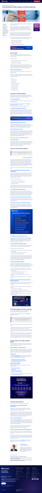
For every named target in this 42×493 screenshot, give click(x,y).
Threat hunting (13, 369)
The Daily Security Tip (34, 472)
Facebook (28, 440)
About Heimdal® (28, 469)
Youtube (11, 441)
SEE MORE (36, 29)
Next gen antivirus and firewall (16, 361)
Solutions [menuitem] (20, 1)
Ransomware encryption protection (16, 371)
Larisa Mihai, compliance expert (28, 157)
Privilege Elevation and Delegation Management (18, 360)
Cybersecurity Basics (9, 5)
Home (3, 5)
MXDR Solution (18, 479)
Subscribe (3, 483)
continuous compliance (28, 164)
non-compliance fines (18, 419)
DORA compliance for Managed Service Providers (20, 137)
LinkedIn (22, 440)
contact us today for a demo (17, 374)
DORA (15, 54)
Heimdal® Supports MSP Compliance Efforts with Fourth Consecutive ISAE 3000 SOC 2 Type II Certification (21, 458)
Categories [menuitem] (12, 1)
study (22, 26)
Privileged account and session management (18, 359)
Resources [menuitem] (27, 1)
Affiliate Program (28, 473)
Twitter (25, 440)
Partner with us (28, 472)
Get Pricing (36, 1)
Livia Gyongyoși (23, 444)
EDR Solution (17, 477)
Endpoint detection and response (16, 370)
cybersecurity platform (15, 355)
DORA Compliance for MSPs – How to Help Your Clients (18, 456)
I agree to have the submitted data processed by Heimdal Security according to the (8, 486)
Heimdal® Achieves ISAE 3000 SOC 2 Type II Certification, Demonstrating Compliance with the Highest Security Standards (21, 460)
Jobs (26, 474)
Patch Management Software (19, 469)
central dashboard (17, 356)
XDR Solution (17, 478)
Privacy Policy (11, 486)
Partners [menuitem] (23, 1)
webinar (17, 310)
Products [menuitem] (16, 1)
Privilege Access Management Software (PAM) (19, 471)
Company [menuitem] (31, 1)
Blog (26, 477)
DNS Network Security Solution (19, 476)
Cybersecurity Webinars (34, 475)
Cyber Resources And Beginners (35, 469)
